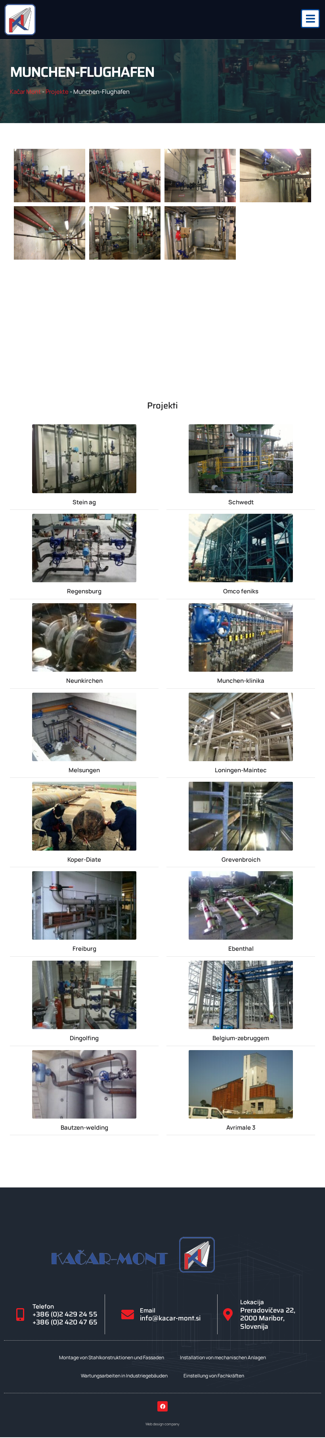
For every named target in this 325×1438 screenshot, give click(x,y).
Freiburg (84, 948)
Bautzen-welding (84, 1127)
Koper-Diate (84, 859)
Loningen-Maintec (241, 770)
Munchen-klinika (240, 680)
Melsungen (84, 770)
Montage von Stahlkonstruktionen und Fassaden (111, 1357)
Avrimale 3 (241, 1127)
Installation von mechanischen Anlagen (223, 1357)
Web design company (162, 1424)
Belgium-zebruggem (240, 1038)
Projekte (57, 91)
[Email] (127, 1314)
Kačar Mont (25, 91)
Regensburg (84, 591)
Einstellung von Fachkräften (214, 1375)
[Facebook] (162, 1406)
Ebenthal (241, 948)
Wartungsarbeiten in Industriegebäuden (124, 1375)
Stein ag (84, 502)
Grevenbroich (241, 859)
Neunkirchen (84, 680)
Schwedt (241, 502)
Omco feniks (240, 591)
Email (147, 1310)
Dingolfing (84, 1038)
